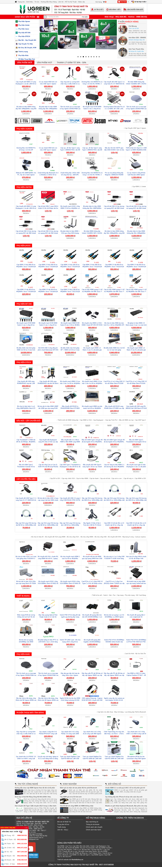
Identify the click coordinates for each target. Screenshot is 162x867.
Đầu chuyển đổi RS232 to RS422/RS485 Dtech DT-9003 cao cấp (70, 408)
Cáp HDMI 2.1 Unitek (139, 186)
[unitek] (74, 120)
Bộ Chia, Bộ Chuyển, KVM (27, 47)
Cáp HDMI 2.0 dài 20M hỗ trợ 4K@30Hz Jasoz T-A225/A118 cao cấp (26, 266)
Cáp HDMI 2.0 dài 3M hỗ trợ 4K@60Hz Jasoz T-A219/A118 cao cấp (26, 291)
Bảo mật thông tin (92, 822)
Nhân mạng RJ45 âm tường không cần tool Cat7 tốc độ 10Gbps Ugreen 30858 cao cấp (26, 617)
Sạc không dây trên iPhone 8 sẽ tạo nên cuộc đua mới (123, 797)
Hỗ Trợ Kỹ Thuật (70, 2)
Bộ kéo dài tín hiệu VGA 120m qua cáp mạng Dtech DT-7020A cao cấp (26, 583)
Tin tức (36, 2)
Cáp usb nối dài (105, 478)
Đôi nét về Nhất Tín (64, 822)
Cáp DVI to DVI (55, 478)
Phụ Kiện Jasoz (23, 29)
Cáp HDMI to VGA (86, 420)
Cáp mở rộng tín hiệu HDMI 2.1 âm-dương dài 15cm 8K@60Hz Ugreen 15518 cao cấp (114, 466)
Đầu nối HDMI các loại (126, 420)
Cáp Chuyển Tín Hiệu (25, 44)
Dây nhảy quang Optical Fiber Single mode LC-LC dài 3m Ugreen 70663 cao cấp (48, 617)
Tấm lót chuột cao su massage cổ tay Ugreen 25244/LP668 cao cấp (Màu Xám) (136, 108)
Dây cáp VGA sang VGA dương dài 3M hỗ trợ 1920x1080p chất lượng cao (48, 525)
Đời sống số (114, 784)
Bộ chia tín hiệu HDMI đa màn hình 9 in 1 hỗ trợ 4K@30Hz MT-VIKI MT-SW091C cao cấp (114, 325)
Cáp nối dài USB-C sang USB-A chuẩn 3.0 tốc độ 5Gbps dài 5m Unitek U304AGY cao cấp (48, 208)
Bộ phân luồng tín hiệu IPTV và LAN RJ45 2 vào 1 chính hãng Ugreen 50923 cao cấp (48, 642)
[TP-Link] (62, 120)
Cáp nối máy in (128, 478)
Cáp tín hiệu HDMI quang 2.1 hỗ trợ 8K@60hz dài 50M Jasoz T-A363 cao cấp (92, 291)
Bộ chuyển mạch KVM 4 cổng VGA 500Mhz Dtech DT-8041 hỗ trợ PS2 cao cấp (70, 583)
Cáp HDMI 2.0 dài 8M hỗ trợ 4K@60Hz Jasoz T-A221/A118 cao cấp (114, 266)
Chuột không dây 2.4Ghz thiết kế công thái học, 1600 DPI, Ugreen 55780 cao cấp (70, 175)
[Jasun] (87, 120)
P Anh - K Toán (16, 864)
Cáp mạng (120, 595)
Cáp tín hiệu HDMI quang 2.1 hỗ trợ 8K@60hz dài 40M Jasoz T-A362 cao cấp (114, 291)
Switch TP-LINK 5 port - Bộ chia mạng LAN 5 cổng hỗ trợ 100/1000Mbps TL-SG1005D (70, 642)
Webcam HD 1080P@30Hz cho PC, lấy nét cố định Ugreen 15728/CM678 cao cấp (26, 175)
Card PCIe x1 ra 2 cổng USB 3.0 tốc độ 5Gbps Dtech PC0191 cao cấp (136, 383)
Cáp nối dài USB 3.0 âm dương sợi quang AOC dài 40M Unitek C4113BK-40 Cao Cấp (136, 208)
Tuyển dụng (61, 827)
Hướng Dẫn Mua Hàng (49, 2)
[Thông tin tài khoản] (81, 773)
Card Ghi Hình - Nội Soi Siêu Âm (135, 653)
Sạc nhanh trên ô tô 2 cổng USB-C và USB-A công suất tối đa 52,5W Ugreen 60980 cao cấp (136, 733)
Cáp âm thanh (94, 478)
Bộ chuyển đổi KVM (114, 537)
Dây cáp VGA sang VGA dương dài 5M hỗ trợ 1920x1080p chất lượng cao (26, 525)
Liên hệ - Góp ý (62, 830)
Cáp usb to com (117, 478)
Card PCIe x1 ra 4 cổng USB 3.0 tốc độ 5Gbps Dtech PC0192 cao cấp (114, 383)
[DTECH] (112, 120)
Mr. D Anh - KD (16, 847)
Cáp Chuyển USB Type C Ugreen (135, 128)
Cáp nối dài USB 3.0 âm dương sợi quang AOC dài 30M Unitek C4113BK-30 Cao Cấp (26, 233)
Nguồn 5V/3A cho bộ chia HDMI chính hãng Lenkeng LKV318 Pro (70, 700)
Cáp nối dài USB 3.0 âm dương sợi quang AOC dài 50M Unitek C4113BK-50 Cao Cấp (114, 208)
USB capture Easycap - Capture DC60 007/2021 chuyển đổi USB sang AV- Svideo (92, 700)
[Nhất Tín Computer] (81, 9)
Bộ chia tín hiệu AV (37, 537)
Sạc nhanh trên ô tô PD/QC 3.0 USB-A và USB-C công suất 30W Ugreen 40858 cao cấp (26, 758)
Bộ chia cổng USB (100, 537)
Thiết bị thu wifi (97, 595)
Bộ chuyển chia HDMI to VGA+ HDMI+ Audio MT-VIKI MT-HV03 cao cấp (92, 325)
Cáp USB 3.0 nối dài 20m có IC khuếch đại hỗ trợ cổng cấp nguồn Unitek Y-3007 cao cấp (114, 525)
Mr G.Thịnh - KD (16, 839)
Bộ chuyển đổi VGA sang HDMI (55, 537)
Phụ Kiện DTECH (24, 36)
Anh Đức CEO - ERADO (137, 37)
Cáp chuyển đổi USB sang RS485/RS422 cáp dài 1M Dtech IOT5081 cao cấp (48, 383)
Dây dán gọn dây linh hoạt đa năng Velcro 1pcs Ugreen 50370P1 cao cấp (70, 675)
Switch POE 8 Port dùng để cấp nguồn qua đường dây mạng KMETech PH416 (70, 617)
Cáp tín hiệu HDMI (82, 478)
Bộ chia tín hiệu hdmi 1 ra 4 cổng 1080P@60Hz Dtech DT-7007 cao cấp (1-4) (26, 408)
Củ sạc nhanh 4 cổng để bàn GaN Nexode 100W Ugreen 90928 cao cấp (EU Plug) (136, 175)
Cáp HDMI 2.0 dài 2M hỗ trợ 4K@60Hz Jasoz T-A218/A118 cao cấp (48, 291)
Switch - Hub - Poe (109, 595)
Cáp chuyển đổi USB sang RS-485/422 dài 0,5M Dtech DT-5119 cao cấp (136, 408)
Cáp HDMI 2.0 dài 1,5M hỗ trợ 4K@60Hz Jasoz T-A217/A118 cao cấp (70, 291)
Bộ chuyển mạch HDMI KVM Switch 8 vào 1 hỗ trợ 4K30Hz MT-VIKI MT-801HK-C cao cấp (70, 325)
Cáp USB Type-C (140, 420)
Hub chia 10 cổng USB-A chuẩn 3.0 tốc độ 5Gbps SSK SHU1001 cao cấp (136, 558)
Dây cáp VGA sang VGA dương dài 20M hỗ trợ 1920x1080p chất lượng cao (92, 500)
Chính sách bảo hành (93, 830)
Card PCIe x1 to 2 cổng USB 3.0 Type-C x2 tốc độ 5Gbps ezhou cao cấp (92, 583)
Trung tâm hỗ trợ (63, 824)
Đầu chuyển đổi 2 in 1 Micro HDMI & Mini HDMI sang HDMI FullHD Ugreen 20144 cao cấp (70, 442)
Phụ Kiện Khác (23, 55)
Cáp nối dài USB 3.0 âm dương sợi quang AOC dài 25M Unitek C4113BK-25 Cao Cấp (48, 233)
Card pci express (140, 537)
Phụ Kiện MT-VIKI (24, 32)
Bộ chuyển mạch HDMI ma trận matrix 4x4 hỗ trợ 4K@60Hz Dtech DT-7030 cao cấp (92, 408)
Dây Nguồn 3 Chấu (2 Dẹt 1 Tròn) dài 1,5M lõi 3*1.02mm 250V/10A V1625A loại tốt (92, 525)
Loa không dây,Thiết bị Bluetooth (135, 712)
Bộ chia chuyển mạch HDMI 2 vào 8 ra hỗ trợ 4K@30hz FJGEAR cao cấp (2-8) (70, 558)
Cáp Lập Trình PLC (111, 420)
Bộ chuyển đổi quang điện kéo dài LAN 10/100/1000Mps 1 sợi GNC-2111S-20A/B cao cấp (92, 617)
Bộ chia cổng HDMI (87, 537)
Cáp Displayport (98, 420)
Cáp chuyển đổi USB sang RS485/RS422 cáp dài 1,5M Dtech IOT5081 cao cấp (26, 383)
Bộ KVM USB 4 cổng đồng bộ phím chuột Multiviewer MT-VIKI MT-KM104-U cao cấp (48, 350)
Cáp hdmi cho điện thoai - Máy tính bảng (110, 712)
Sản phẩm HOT (44, 62)
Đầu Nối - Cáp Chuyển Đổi (27, 40)
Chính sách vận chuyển (94, 827)
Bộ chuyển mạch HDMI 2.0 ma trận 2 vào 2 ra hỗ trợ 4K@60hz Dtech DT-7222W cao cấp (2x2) (70, 383)
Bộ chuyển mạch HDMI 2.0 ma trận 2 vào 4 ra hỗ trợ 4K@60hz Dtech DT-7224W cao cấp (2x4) (92, 383)
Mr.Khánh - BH (16, 860)
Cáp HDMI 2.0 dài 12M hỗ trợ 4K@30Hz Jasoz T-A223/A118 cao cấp (70, 266)
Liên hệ (60, 2)
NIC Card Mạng (141, 595)
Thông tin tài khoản (92, 824)
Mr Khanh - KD (16, 856)
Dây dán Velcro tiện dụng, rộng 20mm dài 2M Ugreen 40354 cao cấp (48, 700)
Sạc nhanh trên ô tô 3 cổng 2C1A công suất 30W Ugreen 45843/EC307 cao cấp (92, 733)
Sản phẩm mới (24, 62)
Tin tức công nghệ (28, 784)
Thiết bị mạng (23, 51)
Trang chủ (21, 2)
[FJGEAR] (24, 120)
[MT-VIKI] (100, 120)
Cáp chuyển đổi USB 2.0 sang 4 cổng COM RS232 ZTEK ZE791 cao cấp (70, 500)
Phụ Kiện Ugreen (24, 21)
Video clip (81, 2)
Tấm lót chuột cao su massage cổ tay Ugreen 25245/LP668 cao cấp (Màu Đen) (70, 108)
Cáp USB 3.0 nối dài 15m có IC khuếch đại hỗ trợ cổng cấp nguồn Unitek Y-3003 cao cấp (136, 525)
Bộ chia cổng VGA (73, 537)
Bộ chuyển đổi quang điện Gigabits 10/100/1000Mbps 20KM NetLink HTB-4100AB (92, 642)
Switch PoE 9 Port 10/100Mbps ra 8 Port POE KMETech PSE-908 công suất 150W (136, 642)
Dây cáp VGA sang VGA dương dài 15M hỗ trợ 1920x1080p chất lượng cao (114, 500)
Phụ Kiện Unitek (23, 25)
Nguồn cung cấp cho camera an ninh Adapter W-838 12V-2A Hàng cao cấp (114, 700)
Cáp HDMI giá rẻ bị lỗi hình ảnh (71, 797)
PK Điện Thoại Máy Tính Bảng (30, 712)
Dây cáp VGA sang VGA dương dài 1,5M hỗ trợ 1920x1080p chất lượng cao (70, 525)
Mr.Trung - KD (16, 835)
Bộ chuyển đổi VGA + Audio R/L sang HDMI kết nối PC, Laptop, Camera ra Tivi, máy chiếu (48, 558)
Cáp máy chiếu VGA (68, 478)
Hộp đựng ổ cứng (128, 537)
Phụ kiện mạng (130, 595)
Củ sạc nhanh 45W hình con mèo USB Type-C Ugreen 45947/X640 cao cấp (48, 84)
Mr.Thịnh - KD (16, 843)
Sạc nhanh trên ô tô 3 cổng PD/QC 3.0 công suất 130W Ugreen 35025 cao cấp (70, 733)
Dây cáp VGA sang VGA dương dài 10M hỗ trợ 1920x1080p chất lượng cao (136, 500)
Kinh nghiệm (70, 784)
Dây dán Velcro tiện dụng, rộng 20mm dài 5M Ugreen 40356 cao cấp (26, 700)
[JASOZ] (125, 120)
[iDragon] (36, 120)
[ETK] (138, 120)
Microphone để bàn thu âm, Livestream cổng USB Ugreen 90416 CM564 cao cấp (136, 758)
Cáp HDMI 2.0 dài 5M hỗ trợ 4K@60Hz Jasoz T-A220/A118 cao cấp (136, 266)
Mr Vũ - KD (16, 852)
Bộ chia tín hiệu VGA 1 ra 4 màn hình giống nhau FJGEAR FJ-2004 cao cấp (26, 558)
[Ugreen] (49, 120)
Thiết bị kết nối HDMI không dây (68, 420)
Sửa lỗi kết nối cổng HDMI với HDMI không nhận (76, 806)
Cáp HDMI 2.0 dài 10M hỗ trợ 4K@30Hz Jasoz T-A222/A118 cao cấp (92, 266)
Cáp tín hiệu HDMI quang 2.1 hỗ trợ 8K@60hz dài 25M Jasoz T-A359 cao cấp (136, 291)
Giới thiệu (29, 2)
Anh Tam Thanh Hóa (136, 49)
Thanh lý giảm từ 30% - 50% (71, 62)
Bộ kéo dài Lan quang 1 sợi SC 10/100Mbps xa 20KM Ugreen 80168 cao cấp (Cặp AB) (114, 617)
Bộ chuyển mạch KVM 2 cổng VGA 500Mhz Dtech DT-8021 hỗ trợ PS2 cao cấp (48, 583)
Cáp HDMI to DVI (140, 478)
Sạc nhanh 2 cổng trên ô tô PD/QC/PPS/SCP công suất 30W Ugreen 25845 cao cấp (48, 733)
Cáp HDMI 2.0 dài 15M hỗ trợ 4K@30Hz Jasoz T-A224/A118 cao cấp (48, 266)
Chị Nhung (133, 26)
